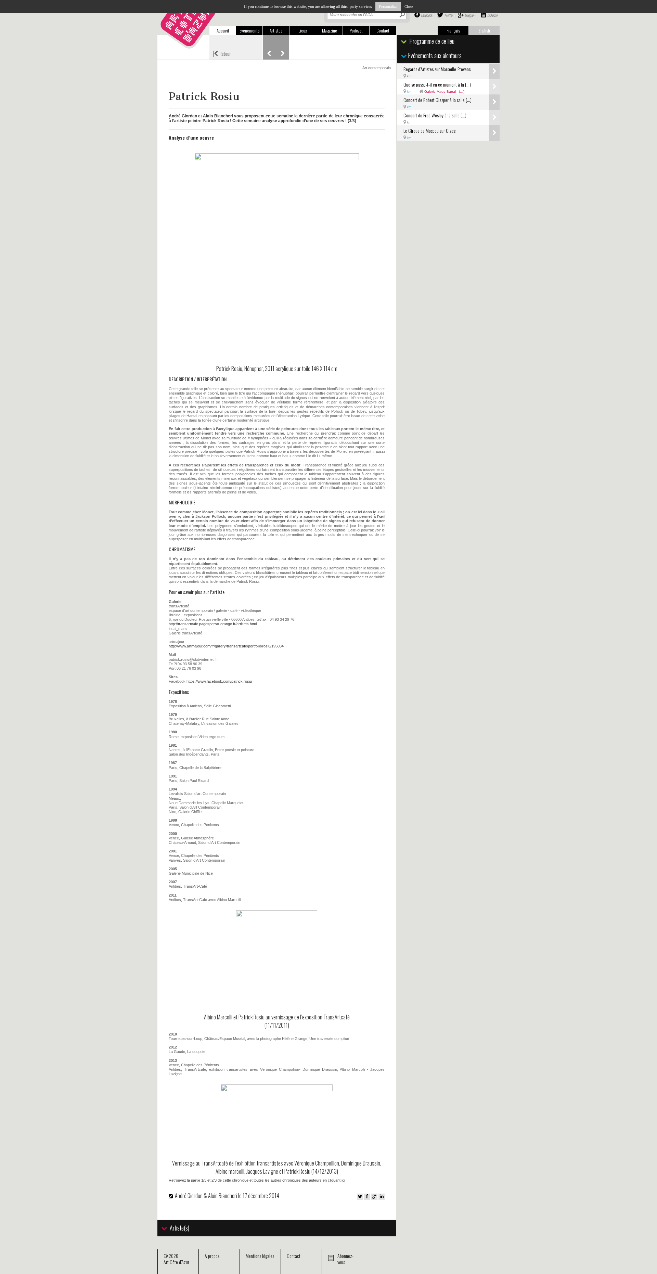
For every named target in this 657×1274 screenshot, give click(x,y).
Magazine (329, 30)
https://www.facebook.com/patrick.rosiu (219, 681)
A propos (212, 1255)
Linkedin (492, 15)
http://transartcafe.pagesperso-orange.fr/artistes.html (213, 624)
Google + (470, 15)
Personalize (388, 6)
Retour (222, 53)
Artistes (276, 30)
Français (453, 30)
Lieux (302, 30)
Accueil (223, 30)
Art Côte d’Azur (176, 1261)
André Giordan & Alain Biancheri (206, 1196)
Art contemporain (376, 68)
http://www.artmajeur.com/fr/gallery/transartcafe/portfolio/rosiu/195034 (226, 646)
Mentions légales (260, 1255)
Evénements (249, 30)
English (484, 30)
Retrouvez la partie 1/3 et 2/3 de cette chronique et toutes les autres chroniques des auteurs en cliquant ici (257, 1180)
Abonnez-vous (345, 1258)
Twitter (448, 15)
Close (408, 6)
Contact (382, 30)
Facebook (426, 15)
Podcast (356, 30)
